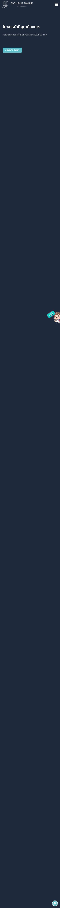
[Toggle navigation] (56, 4)
